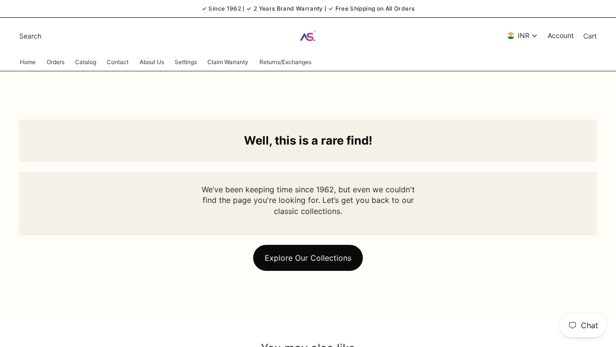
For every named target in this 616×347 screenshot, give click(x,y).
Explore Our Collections (308, 258)
